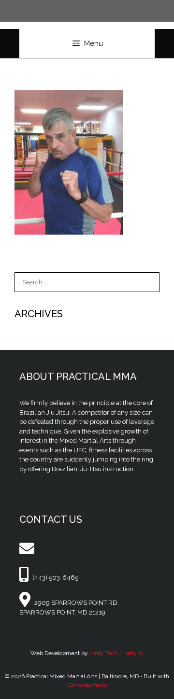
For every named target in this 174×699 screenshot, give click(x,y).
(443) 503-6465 (55, 577)
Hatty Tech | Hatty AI (116, 653)
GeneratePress (87, 685)
